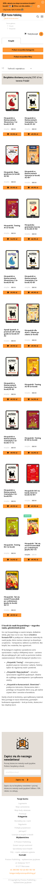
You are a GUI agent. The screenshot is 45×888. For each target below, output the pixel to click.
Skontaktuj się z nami (22, 821)
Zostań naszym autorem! (22, 845)
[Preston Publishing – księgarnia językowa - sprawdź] (12, 16)
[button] (38, 6)
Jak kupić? (22, 831)
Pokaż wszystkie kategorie (23, 50)
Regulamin (22, 824)
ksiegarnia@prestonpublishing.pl (22, 873)
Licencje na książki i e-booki (22, 835)
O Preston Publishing (22, 842)
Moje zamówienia (22, 807)
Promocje (22, 814)
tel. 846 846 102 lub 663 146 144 (22, 870)
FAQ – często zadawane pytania (22, 852)
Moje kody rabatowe (22, 810)
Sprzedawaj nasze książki (22, 849)
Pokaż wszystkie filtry (23, 57)
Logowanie (22, 803)
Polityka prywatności (23, 828)
